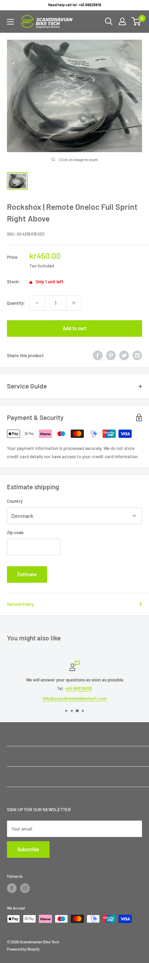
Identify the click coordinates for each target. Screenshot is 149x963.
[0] (136, 21)
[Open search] (109, 21)
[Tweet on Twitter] (124, 355)
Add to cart (74, 328)
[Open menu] (10, 21)
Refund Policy (20, 604)
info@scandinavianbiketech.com (75, 698)
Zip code (15, 532)
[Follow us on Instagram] (25, 888)
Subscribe (28, 849)
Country (15, 501)
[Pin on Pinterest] (111, 355)
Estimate (27, 574)
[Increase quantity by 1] (74, 303)
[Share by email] (137, 355)
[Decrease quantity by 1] (37, 303)
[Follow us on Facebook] (12, 888)
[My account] (122, 21)
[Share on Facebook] (98, 355)
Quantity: (16, 303)
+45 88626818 (78, 688)
